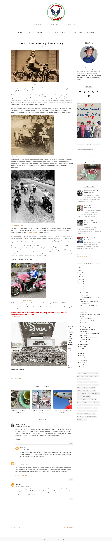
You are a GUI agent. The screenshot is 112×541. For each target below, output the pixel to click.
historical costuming (83, 390)
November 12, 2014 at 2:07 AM (22, 464)
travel (79, 419)
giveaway (84, 387)
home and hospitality (94, 393)
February (82, 360)
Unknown (22, 447)
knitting (94, 399)
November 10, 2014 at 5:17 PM (22, 426)
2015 (79, 288)
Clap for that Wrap (82, 376)
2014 (79, 290)
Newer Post (16, 527)
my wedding (80, 408)
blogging (85, 373)
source (35, 84)
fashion (88, 384)
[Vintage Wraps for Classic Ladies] (89, 137)
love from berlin (23, 475)
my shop (96, 405)
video (84, 419)
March (81, 357)
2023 (79, 270)
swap (93, 413)
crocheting (93, 381)
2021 (79, 274)
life (78, 402)
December (83, 293)
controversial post (82, 381)
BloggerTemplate (66, 539)
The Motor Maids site (32, 232)
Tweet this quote (15, 316)
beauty (79, 373)
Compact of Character (83, 379)
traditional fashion (91, 416)
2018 (79, 281)
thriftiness (80, 416)
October (82, 342)
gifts (78, 387)
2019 (79, 279)
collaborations (94, 376)
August (82, 346)
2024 (79, 268)
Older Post (68, 527)
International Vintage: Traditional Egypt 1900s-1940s (91, 222)
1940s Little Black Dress (86, 318)
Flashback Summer (51, 539)
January (82, 362)
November (83, 295)
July (81, 348)
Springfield (87, 413)
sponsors (79, 413)
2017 (79, 283)
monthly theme (88, 405)
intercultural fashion (83, 396)
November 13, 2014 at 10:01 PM (22, 486)
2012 (79, 367)
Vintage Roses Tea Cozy (88, 162)
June (81, 351)
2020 (79, 277)
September (83, 344)
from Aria (95, 384)
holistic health (81, 393)
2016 (79, 286)
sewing (95, 410)
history (18, 378)
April (81, 355)
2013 (79, 364)
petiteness (89, 408)
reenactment (81, 410)
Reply (71, 443)
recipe (95, 408)
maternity (96, 402)
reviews (89, 410)
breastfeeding (94, 373)
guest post (92, 387)
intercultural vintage (83, 399)
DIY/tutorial (80, 384)
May (81, 353)
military (79, 405)
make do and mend (86, 402)
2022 (79, 272)
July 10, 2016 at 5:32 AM (25, 449)
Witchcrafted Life (20, 424)
